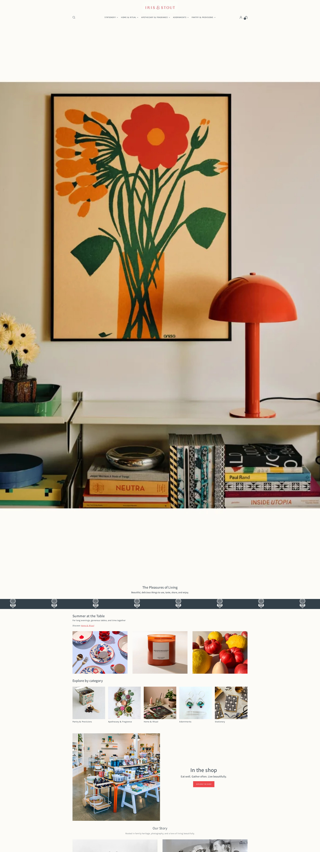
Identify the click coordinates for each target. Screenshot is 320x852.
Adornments (185, 721)
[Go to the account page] (240, 17)
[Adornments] (195, 703)
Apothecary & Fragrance (120, 721)
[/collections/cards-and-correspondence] (160, 303)
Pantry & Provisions (82, 721)
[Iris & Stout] (160, 7)
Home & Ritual (151, 721)
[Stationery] (231, 703)
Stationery (220, 721)
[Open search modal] (73, 17)
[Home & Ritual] (160, 703)
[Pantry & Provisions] (88, 703)
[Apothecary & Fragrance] (124, 703)
